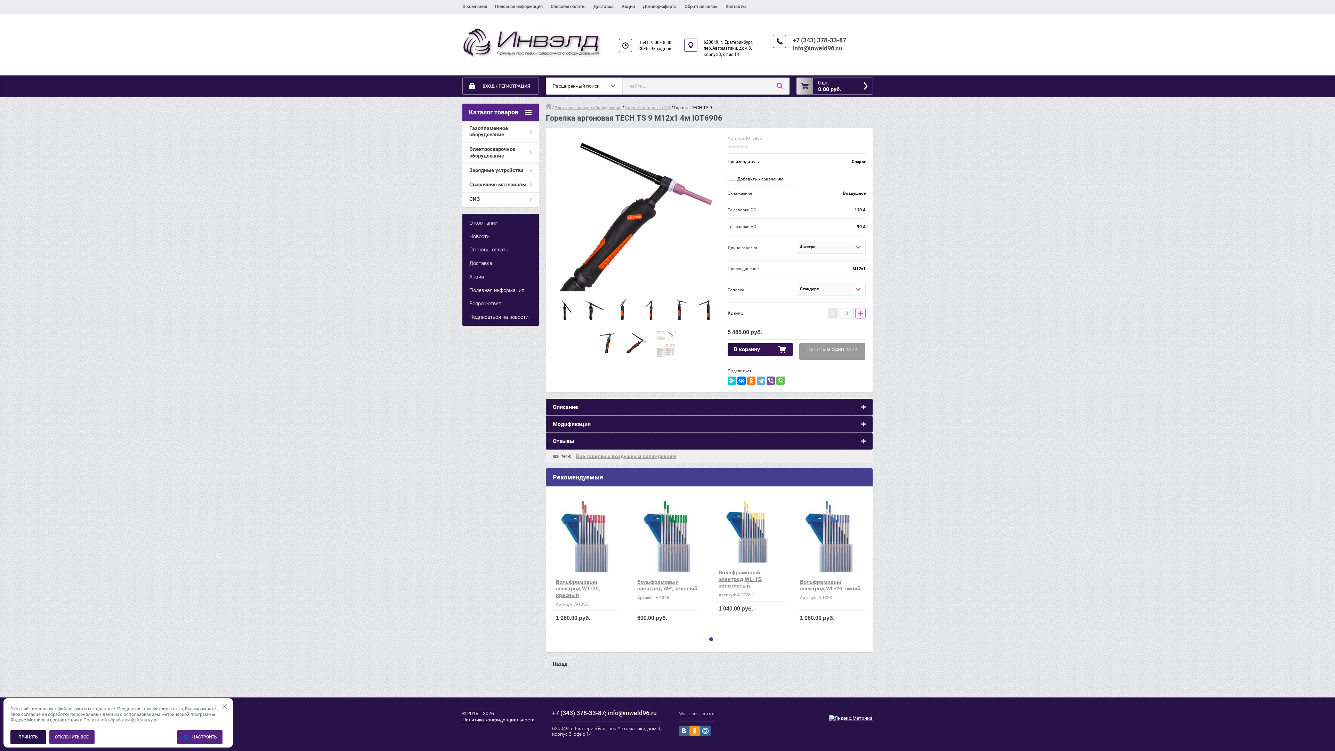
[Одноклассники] (751, 381)
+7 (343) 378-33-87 (819, 40)
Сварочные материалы (497, 184)
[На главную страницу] (531, 42)
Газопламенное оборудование (488, 131)
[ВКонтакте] (741, 381)
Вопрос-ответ (485, 303)
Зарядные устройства (496, 170)
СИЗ (474, 199)
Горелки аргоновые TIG (648, 107)
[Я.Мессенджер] (732, 381)
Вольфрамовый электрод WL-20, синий (830, 585)
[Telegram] (761, 381)
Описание (565, 407)
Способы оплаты (568, 6)
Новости (479, 236)
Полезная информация (519, 6)
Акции (628, 6)
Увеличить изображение (637, 213)
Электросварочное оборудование (492, 152)
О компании (474, 6)
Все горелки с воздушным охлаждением (626, 456)
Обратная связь (701, 6)
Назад (560, 664)
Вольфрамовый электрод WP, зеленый (667, 585)
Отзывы (563, 441)
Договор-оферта (660, 6)
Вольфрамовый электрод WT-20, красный (578, 588)
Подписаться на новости (498, 317)
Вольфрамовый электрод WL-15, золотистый (740, 579)
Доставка (603, 6)
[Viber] (771, 381)
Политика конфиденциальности (498, 719)
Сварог (859, 161)
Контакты (736, 6)
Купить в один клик (832, 349)
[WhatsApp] (780, 381)
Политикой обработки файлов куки (120, 719)
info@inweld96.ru (817, 48)
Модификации (572, 424)
